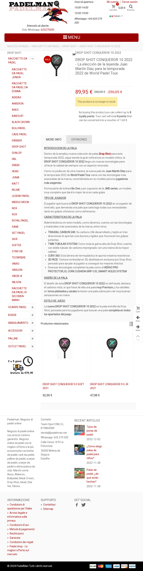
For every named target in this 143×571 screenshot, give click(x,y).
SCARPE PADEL (17, 307)
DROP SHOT (70, 46)
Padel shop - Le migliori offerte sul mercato (18, 550)
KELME (16, 189)
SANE (15, 226)
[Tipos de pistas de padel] (79, 429)
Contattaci (48, 504)
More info (53, 139)
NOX (14, 208)
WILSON (16, 282)
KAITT (15, 183)
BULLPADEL (19, 128)
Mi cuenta (112, 1)
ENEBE (16, 165)
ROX (14, 214)
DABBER (17, 140)
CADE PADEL (19, 134)
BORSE (12, 314)
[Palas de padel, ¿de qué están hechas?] (79, 472)
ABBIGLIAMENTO (18, 322)
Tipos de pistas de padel (92, 430)
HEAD (15, 171)
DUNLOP (17, 152)
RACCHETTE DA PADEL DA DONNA (20, 87)
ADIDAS (16, 97)
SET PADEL (18, 232)
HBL (14, 158)
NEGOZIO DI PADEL (18, 46)
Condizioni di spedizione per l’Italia (19, 506)
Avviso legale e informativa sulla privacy (17, 516)
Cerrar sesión (130, 1)
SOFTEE (16, 245)
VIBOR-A (17, 275)
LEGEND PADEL (21, 195)
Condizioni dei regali (20, 542)
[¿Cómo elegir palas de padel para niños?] (79, 449)
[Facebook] (76, 505)
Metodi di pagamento (21, 529)
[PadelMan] (38, 12)
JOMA (15, 177)
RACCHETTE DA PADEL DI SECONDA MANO (19, 294)
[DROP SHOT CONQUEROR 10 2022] (56, 66)
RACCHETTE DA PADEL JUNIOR (19, 73)
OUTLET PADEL (17, 346)
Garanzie (13, 537)
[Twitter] (83, 505)
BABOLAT (18, 115)
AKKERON (17, 103)
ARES (15, 109)
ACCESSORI (15, 330)
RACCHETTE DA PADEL (46, 46)
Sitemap (47, 508)
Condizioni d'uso (18, 524)
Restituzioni (15, 533)
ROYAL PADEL (20, 220)
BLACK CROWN (21, 122)
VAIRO (15, 263)
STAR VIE (17, 251)
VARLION (17, 269)
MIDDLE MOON (20, 202)
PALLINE (13, 338)
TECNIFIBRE (19, 257)
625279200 (47, 29)
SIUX (15, 239)
